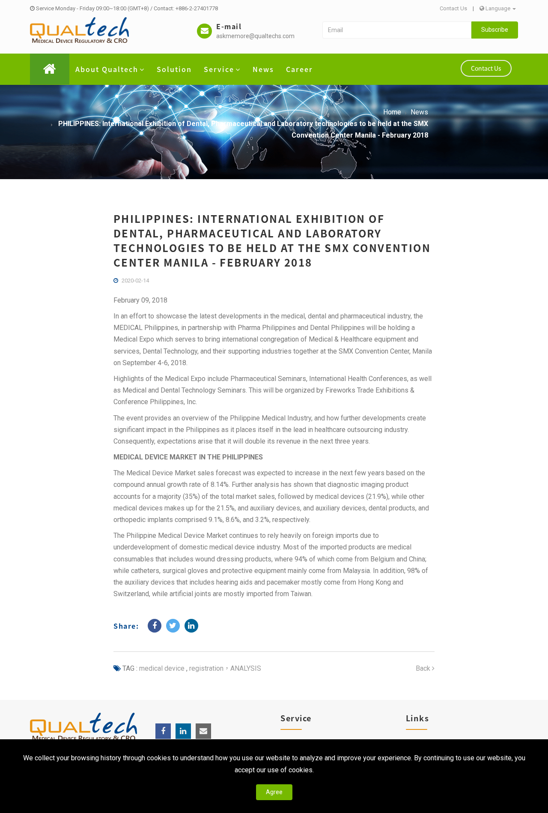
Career (299, 69)
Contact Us (453, 8)
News (263, 69)
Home (392, 112)
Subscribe (494, 29)
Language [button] (498, 8)
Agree (274, 792)
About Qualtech (106, 69)
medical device (162, 668)
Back (424, 668)
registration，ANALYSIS (224, 668)
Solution (174, 69)
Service (219, 69)
